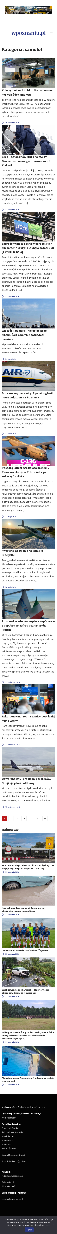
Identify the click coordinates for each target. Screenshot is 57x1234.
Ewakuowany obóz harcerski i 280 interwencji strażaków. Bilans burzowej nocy (25, 991)
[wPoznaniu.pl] (28, 33)
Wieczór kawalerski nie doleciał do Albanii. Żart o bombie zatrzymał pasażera (24, 335)
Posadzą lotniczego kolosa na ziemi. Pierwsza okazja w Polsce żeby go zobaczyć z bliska (25, 472)
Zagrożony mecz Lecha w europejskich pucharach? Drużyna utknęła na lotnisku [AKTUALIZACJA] (28, 248)
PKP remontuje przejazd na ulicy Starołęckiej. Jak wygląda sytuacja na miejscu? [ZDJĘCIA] (28, 867)
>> (45, 818)
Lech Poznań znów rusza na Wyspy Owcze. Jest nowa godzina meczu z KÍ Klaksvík (26, 161)
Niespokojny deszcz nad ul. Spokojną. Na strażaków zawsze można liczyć (23, 909)
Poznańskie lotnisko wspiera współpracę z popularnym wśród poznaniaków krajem (28, 625)
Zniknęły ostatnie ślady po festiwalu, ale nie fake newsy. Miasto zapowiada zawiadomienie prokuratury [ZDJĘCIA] (28, 1035)
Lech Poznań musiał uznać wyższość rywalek (25, 950)
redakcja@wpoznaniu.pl (12, 1176)
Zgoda (29, 1229)
